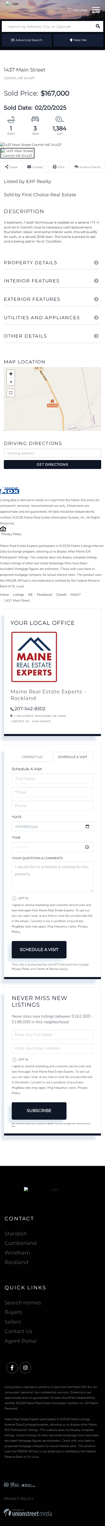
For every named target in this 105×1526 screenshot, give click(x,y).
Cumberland (21, 1243)
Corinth (61, 594)
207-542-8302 (30, 709)
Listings (18, 594)
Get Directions (52, 464)
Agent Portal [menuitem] (20, 1341)
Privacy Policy (12, 534)
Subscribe (39, 1110)
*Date (17, 817)
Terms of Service (48, 969)
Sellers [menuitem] (13, 1322)
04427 (76, 594)
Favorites (80, 10)
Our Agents (41, 721)
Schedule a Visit (72, 757)
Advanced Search (29, 40)
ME (30, 594)
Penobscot (44, 594)
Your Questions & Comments (37, 858)
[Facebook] (12, 1368)
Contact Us (20, 721)
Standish (16, 1234)
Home (4, 594)
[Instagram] (25, 1368)
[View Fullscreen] (11, 393)
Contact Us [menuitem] (18, 1331)
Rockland (16, 1262)
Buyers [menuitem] (13, 1312)
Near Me (80, 40)
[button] (97, 26)
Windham (17, 1253)
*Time (16, 838)
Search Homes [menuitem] (23, 1303)
